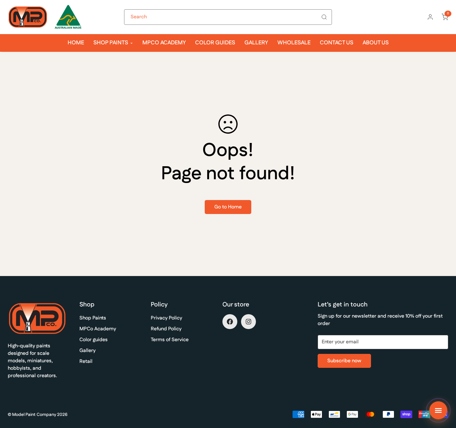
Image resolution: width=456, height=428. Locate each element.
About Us (376, 43)
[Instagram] (248, 321)
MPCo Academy (164, 43)
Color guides (215, 43)
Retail (85, 361)
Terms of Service (170, 339)
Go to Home (228, 207)
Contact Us (336, 43)
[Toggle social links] (438, 410)
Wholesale (294, 43)
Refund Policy (166, 328)
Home (76, 43)
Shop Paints (110, 43)
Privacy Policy (166, 318)
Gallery (256, 43)
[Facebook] (229, 321)
